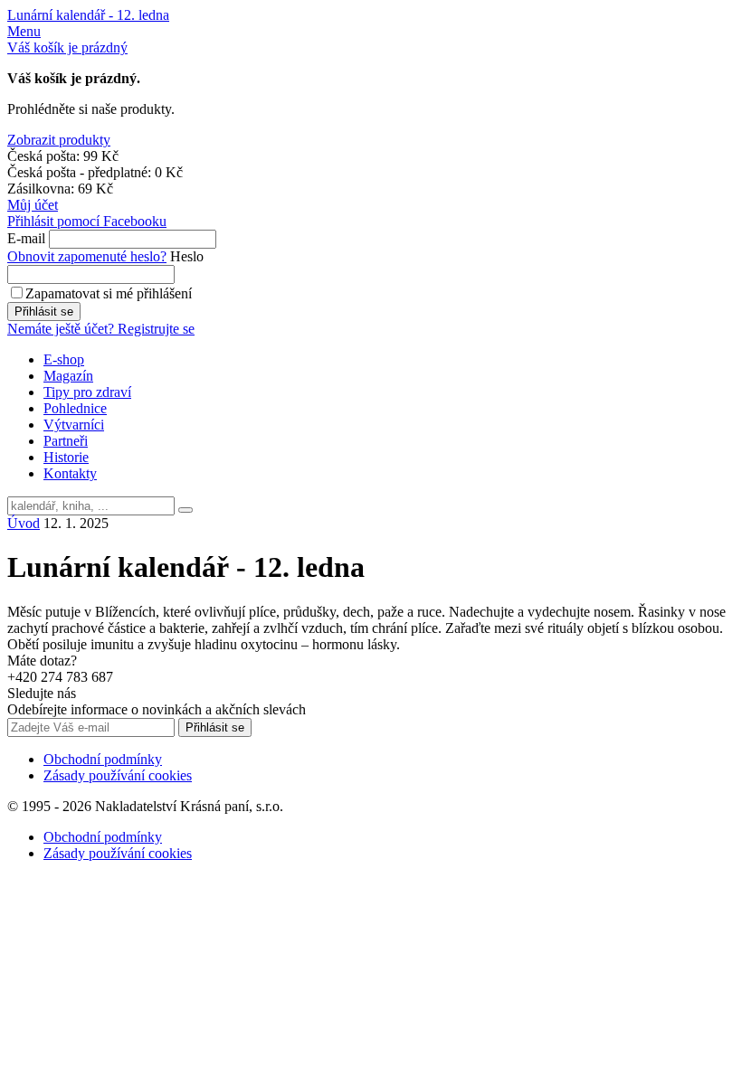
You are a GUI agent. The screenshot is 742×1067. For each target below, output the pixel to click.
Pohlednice (75, 408)
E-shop (63, 359)
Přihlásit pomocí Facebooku (86, 221)
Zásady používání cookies (117, 775)
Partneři (65, 441)
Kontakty (70, 473)
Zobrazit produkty (58, 139)
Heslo (187, 256)
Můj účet (32, 204)
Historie (66, 457)
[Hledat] (185, 510)
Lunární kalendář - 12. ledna (88, 15)
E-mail (26, 238)
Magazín (68, 375)
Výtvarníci (73, 424)
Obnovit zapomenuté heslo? (86, 256)
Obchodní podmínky (102, 759)
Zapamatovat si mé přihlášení (108, 293)
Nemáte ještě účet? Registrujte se (101, 328)
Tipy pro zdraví (87, 392)
